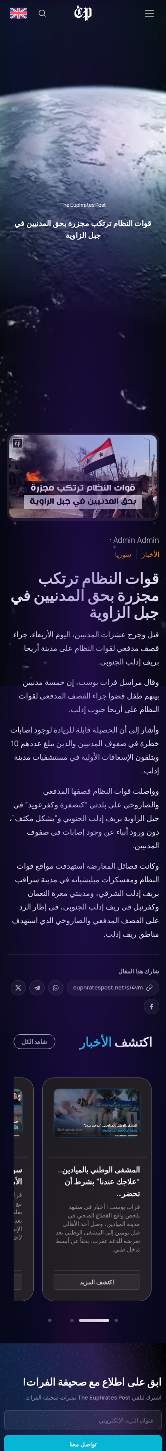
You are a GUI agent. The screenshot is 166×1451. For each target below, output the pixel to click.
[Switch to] (18, 13)
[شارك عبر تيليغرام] (37, 987)
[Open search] (42, 13)
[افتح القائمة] (149, 13)
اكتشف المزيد (97, 1282)
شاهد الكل (34, 1042)
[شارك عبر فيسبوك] (151, 1006)
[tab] (116, 1320)
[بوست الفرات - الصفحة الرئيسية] (83, 13)
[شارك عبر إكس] (18, 987)
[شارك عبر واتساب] (55, 987)
